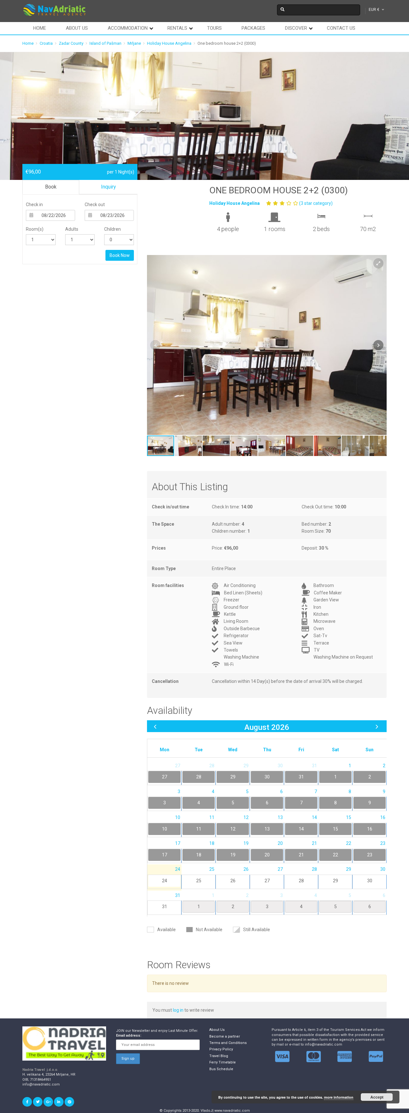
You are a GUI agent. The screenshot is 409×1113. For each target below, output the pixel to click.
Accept (376, 1097)
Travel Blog (218, 1056)
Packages (253, 28)
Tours (214, 28)
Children (112, 229)
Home (39, 28)
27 (267, 880)
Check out (95, 204)
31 (164, 906)
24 (164, 880)
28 (301, 880)
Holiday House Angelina (169, 43)
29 (335, 880)
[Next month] (377, 726)
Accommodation (128, 28)
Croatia (46, 43)
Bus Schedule (221, 1069)
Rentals (177, 28)
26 (232, 880)
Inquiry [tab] (108, 187)
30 (369, 880)
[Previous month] (155, 726)
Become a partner (224, 1036)
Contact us (341, 28)
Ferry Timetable (222, 1062)
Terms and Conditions (228, 1043)
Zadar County (71, 43)
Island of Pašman (105, 43)
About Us (217, 1030)
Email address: (128, 1035)
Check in (34, 204)
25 (198, 880)
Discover (296, 28)
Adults (71, 229)
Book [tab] (51, 187)
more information (338, 1097)
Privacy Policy (221, 1049)
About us (77, 28)
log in (178, 1010)
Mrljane (134, 43)
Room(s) (34, 229)
